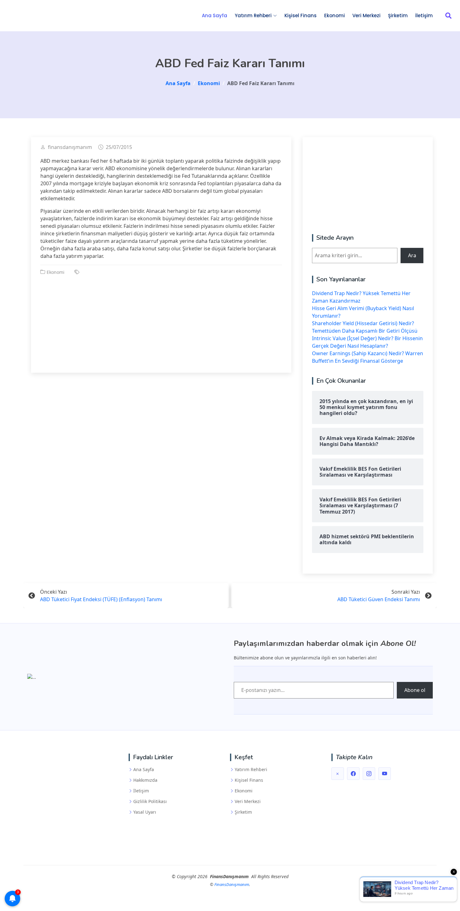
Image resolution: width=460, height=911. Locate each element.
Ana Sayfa (214, 15)
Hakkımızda (145, 780)
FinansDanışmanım (231, 884)
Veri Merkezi (366, 15)
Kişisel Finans (300, 15)
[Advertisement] (161, 319)
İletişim (424, 15)
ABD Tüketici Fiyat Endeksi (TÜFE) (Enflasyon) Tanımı (101, 599)
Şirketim (398, 15)
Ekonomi (334, 15)
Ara (412, 255)
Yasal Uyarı (144, 812)
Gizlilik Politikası (150, 801)
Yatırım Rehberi (251, 769)
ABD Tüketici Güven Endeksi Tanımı (378, 599)
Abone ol (414, 690)
